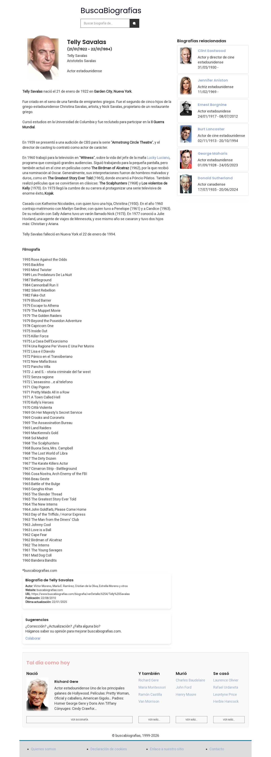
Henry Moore (186, 694)
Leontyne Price (225, 694)
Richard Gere (148, 680)
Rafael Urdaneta (225, 687)
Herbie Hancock (226, 701)
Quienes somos (43, 749)
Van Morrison (148, 701)
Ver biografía (79, 719)
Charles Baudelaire (190, 680)
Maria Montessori (152, 687)
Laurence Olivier (225, 680)
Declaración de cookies (108, 749)
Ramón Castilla (150, 694)
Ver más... (154, 719)
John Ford (183, 687)
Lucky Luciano (158, 157)
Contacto (216, 749)
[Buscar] (134, 23)
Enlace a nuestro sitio (167, 749)
